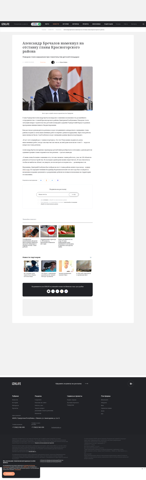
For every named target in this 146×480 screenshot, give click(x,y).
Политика (43, 62)
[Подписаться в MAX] (66, 291)
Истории (15, 402)
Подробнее (18, 469)
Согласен (9, 474)
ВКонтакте (104, 400)
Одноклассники (106, 408)
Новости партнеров (31, 257)
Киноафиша (96, 24)
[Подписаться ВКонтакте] (57, 291)
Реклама (118, 24)
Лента (47, 24)
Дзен (102, 411)
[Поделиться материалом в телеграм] (52, 180)
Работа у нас (39, 405)
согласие (45, 200)
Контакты (134, 24)
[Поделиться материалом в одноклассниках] (46, 180)
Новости (15, 400)
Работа (126, 24)
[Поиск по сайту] (143, 24)
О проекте (38, 400)
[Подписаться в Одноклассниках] (62, 291)
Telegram (104, 402)
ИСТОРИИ (66, 24)
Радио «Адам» (71, 400)
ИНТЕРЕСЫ (75, 24)
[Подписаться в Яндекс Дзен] (48, 291)
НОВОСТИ (56, 24)
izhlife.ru (25, 467)
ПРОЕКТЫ (86, 24)
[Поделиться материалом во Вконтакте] (40, 180)
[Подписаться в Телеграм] (53, 291)
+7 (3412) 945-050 (37, 427)
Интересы (15, 405)
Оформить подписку (68, 384)
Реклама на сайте (40, 402)
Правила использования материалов (44, 443)
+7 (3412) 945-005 (18, 427)
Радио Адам (108, 24)
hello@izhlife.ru (56, 427)
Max (102, 405)
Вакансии (38, 413)
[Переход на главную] (5, 24)
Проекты (15, 408)
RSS (102, 414)
